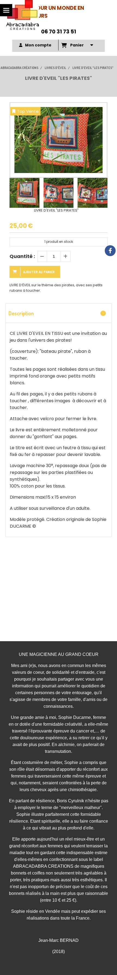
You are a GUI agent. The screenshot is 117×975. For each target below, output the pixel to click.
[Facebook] (110, 250)
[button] (100, 193)
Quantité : (22, 256)
